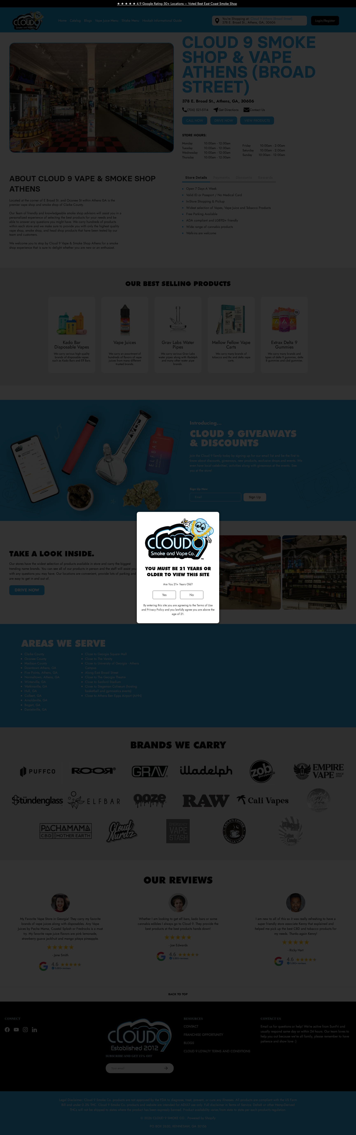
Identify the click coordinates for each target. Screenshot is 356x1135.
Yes (164, 594)
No (192, 594)
